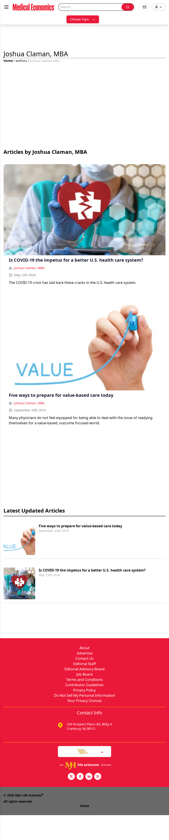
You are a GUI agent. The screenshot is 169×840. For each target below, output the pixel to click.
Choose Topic (79, 19)
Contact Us (84, 658)
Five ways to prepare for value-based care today (80, 526)
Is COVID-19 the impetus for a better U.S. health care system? (92, 570)
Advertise (84, 653)
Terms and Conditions (84, 679)
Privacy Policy (84, 690)
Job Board (84, 674)
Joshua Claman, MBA (29, 268)
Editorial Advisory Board (84, 669)
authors (21, 61)
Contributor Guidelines (84, 684)
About (84, 647)
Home (8, 61)
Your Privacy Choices (84, 700)
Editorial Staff (84, 663)
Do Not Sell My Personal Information (84, 695)
